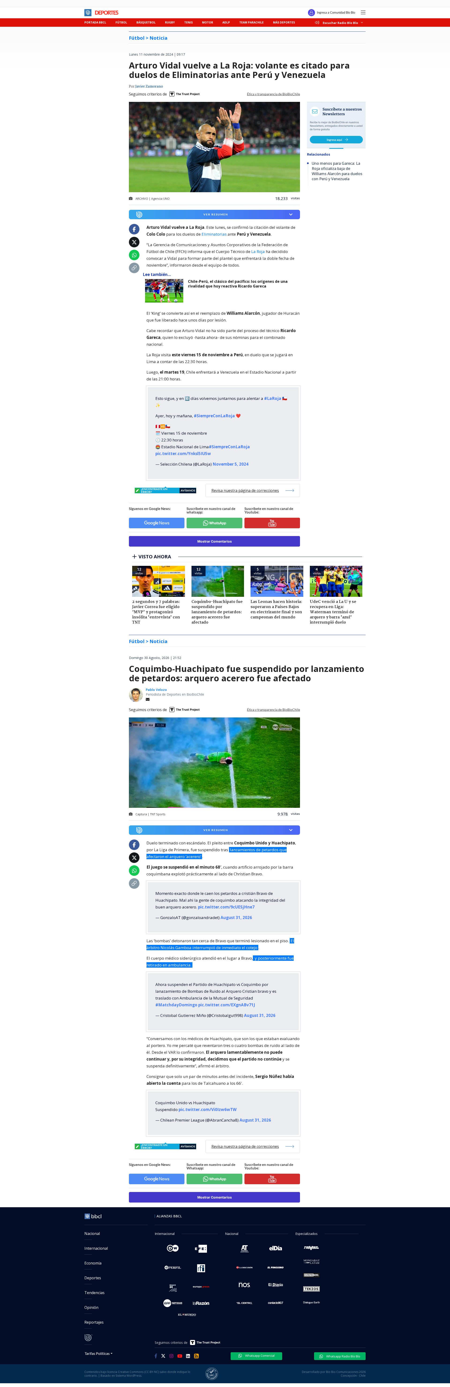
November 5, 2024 (230, 464)
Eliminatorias (214, 234)
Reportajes (94, 1322)
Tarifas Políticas (97, 1353)
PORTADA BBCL (95, 22)
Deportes (92, 1277)
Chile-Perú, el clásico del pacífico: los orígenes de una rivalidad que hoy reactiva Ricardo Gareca (238, 284)
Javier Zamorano (149, 86)
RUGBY (170, 22)
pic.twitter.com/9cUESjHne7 (226, 907)
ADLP (226, 22)
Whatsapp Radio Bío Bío (343, 1356)
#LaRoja (272, 398)
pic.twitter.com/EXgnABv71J (226, 1005)
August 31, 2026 (236, 917)
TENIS (188, 22)
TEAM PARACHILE (251, 22)
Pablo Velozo (156, 689)
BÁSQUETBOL (146, 22)
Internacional (96, 1248)
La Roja (258, 251)
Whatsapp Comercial (259, 1355)
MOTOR (207, 22)
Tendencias (94, 1292)
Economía (92, 1263)
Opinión (91, 1307)
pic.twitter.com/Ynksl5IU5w (183, 453)
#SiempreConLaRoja (214, 415)
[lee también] (165, 291)
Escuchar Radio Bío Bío (340, 23)
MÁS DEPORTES (284, 22)
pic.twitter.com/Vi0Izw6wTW (207, 1109)
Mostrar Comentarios (214, 541)
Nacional (92, 1233)
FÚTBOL (121, 22)
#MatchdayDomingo (176, 1005)
